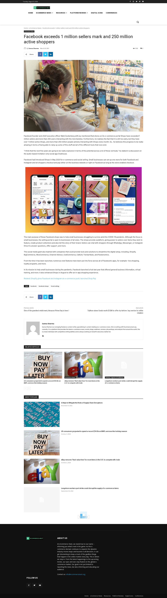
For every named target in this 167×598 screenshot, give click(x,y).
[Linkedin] (50, 54)
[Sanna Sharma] (25, 48)
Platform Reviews (117, 596)
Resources (107, 596)
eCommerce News (35, 28)
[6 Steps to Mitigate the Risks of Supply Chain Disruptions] (42, 414)
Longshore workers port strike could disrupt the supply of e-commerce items (90, 488)
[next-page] (28, 388)
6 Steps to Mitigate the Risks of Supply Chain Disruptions (82, 403)
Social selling (55, 286)
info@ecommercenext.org (75, 574)
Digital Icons (129, 596)
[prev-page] (25, 388)
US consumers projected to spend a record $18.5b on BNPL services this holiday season (94, 431)
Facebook (33, 286)
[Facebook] (130, 1)
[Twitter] (136, 1)
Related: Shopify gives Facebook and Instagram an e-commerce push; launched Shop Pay (60, 278)
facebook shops (44, 286)
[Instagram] (133, 1)
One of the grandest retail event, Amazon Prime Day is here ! (46, 311)
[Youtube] (143, 1)
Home (26, 28)
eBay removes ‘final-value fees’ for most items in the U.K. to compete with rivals (90, 460)
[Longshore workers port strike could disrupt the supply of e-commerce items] (124, 365)
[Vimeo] (139, 1)
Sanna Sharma (34, 48)
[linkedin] (43, 335)
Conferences (139, 596)
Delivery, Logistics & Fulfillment (114, 377)
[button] (137, 22)
